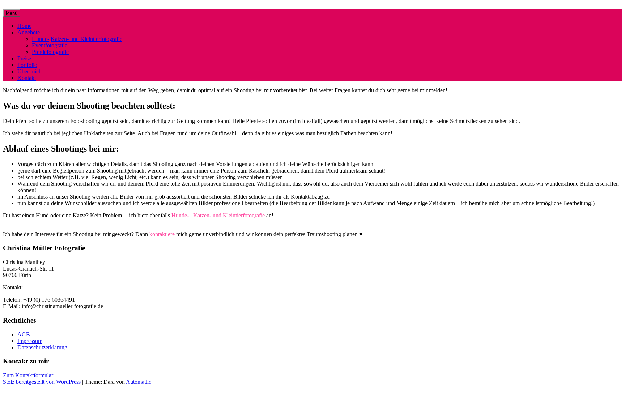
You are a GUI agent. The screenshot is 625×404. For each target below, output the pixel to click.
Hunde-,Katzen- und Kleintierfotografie (77, 39)
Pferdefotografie (50, 52)
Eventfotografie (49, 45)
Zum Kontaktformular (28, 375)
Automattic (138, 382)
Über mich (29, 71)
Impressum (29, 341)
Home (24, 26)
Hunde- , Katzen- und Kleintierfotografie (218, 215)
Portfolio (27, 65)
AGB (23, 334)
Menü (11, 13)
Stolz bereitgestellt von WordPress (42, 382)
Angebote (28, 32)
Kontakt (26, 78)
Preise (24, 58)
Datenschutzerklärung (42, 347)
